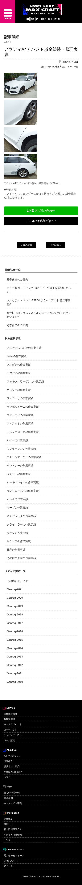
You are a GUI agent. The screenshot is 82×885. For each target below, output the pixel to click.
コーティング (10, 729)
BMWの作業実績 (17, 356)
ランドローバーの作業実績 (23, 490)
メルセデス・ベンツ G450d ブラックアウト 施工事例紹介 (39, 302)
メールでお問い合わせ (41, 221)
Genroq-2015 (15, 639)
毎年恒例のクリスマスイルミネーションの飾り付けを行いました (39, 314)
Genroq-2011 (15, 673)
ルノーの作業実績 (17, 440)
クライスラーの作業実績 (21, 524)
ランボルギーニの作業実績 (23, 406)
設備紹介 (8, 761)
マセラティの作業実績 (20, 415)
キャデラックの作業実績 (21, 516)
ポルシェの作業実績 (19, 389)
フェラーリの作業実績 (20, 398)
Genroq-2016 (15, 631)
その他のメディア (17, 580)
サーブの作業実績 (17, 507)
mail (32, 19)
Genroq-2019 (15, 606)
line (28, 19)
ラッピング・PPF (13, 735)
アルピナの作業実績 (19, 364)
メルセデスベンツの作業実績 (24, 347)
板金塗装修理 (10, 714)
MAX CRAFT (52, 7)
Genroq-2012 (15, 664)
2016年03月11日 (70, 62)
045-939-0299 (50, 19)
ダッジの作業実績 (17, 532)
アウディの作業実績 (54, 66)
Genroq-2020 (15, 597)
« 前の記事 (26, 245)
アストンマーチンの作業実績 (24, 457)
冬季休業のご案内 (17, 325)
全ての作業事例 (12, 792)
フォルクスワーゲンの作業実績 (25, 381)
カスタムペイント (13, 724)
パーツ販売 (9, 740)
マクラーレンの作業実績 (21, 448)
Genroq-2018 (15, 614)
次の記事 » (55, 245)
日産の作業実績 (16, 549)
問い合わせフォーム (14, 855)
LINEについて (11, 860)
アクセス (8, 866)
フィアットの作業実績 (20, 423)
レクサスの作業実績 (19, 541)
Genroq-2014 (15, 648)
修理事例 (8, 798)
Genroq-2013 (15, 656)
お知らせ (8, 824)
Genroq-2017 (15, 622)
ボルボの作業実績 (17, 499)
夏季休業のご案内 (17, 279)
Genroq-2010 (15, 681)
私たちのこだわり (13, 756)
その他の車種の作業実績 (21, 558)
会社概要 (8, 819)
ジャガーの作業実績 (19, 473)
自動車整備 (9, 719)
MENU (7, 11)
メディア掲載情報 (13, 834)
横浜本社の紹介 (12, 766)
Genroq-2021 (15, 589)
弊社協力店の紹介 (13, 771)
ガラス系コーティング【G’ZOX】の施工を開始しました (39, 289)
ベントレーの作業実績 (20, 465)
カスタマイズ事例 (13, 803)
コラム (7, 777)
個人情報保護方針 (13, 829)
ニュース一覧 (71, 66)
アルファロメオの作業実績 (23, 431)
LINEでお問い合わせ (41, 210)
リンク (7, 840)
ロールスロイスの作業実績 (23, 482)
